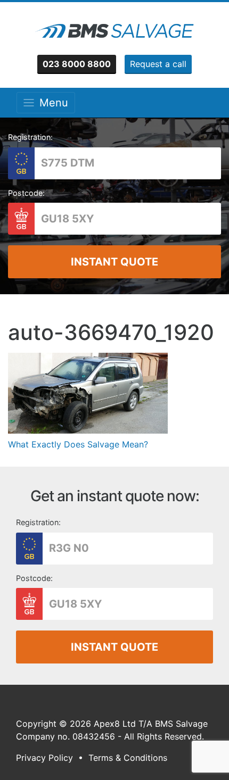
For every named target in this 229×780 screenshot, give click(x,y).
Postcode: (26, 192)
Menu (50, 102)
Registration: (30, 137)
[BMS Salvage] (114, 31)
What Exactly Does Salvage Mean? (78, 444)
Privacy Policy (44, 757)
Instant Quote (114, 261)
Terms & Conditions (127, 757)
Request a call (158, 64)
